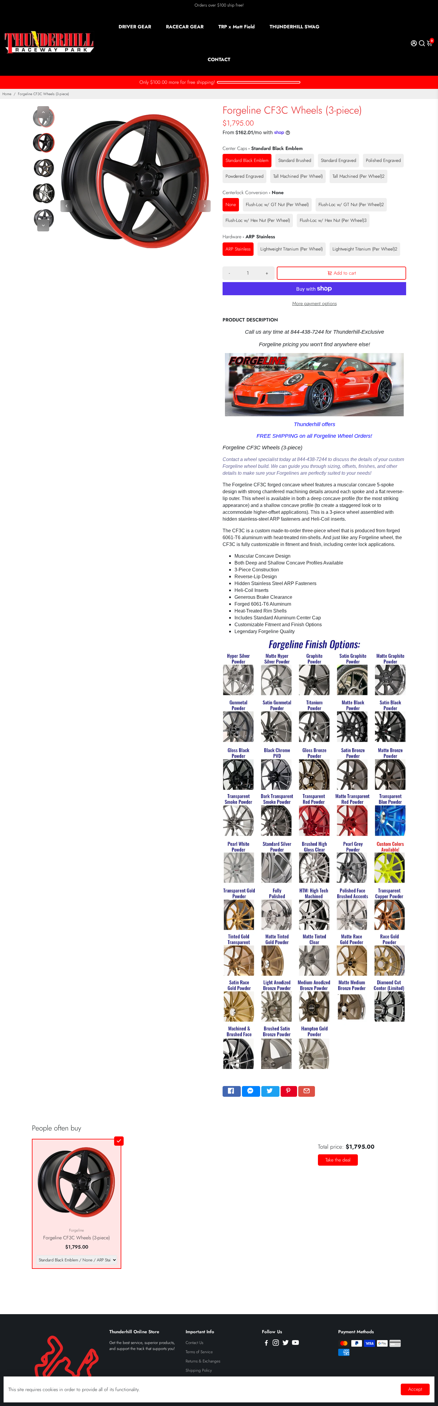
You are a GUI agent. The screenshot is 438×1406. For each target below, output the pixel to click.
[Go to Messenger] (251, 1091)
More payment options (314, 303)
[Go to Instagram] (275, 1343)
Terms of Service (199, 1352)
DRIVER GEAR (135, 26)
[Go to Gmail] (306, 1091)
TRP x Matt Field (236, 26)
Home (6, 94)
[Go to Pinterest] (289, 1091)
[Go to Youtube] (295, 1343)
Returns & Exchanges (203, 1361)
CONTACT (219, 59)
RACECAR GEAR (185, 26)
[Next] (43, 225)
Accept (415, 1389)
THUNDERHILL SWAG (294, 26)
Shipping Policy (199, 1370)
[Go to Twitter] (270, 1091)
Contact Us (194, 1342)
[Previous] (43, 112)
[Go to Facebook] (232, 1091)
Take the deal (337, 1159)
